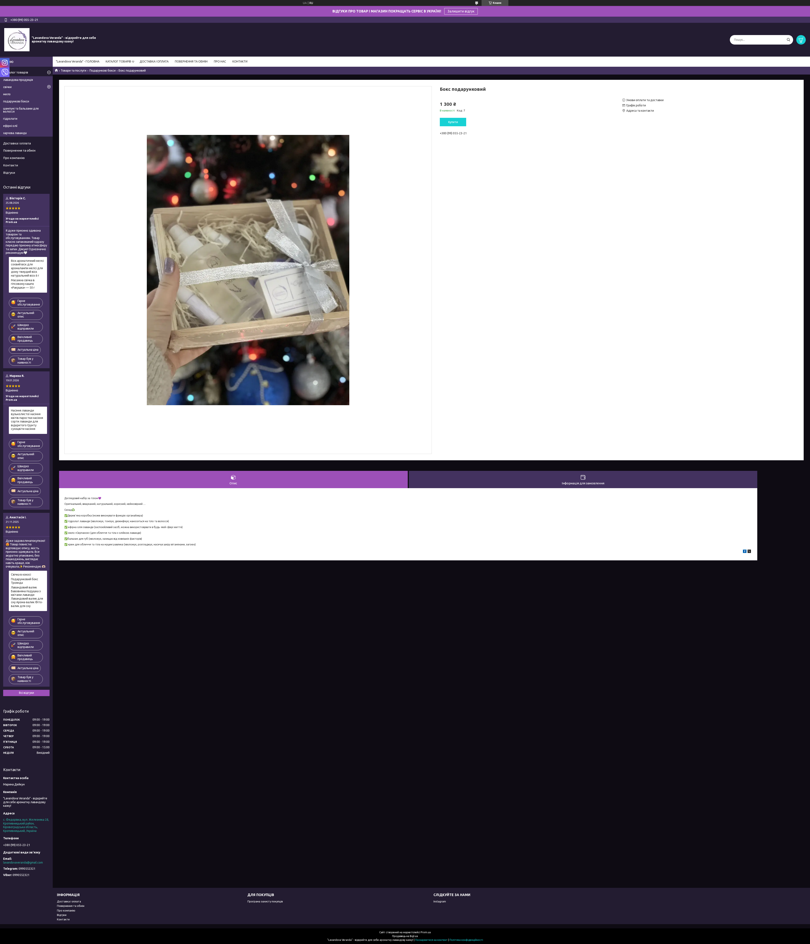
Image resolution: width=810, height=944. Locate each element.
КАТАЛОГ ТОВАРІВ (118, 61)
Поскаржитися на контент (431, 940)
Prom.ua (426, 932)
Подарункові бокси (102, 70)
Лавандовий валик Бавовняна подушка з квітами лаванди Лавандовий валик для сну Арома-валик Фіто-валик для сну (27, 597)
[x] (749, 552)
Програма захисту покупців (265, 901)
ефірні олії (10, 126)
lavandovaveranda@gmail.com (23, 862)
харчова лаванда (15, 133)
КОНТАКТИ (239, 61)
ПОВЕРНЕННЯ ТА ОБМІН (191, 61)
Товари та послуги (73, 70)
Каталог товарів (15, 72)
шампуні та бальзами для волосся (21, 110)
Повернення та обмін (19, 150)
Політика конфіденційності (466, 940)
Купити (453, 122)
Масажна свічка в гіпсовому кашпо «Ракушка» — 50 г (23, 283)
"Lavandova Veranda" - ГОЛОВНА (77, 61)
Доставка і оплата (17, 143)
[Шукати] (788, 40)
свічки (7, 87)
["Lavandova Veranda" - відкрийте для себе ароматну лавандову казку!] (17, 39)
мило (7, 94)
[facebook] (745, 552)
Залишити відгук (461, 11)
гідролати (10, 118)
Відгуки (9, 172)
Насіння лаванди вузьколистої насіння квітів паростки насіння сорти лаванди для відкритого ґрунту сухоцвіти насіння (27, 420)
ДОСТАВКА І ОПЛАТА (154, 61)
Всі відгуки (26, 692)
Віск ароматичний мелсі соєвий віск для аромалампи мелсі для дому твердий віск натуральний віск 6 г (27, 268)
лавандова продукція (18, 79)
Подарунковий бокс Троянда (24, 581)
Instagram (439, 901)
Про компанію (14, 158)
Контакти (10, 165)
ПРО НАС (220, 61)
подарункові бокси (16, 101)
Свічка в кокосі (21, 574)
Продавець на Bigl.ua (405, 936)
